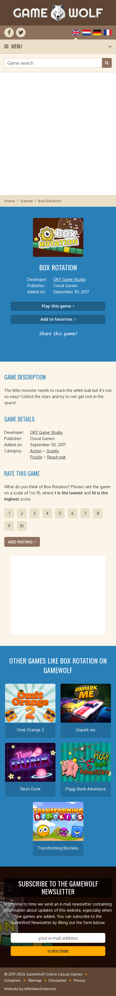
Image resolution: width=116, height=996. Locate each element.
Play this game (56, 306)
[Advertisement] (58, 133)
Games (26, 201)
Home (9, 201)
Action (36, 450)
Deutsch (97, 32)
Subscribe (58, 951)
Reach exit (56, 457)
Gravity (52, 450)
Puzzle (36, 457)
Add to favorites (56, 319)
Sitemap (35, 980)
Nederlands (86, 32)
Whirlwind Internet (40, 988)
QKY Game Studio (69, 279)
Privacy (79, 980)
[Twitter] (21, 32)
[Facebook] (9, 32)
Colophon (12, 980)
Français (108, 32)
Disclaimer (58, 980)
